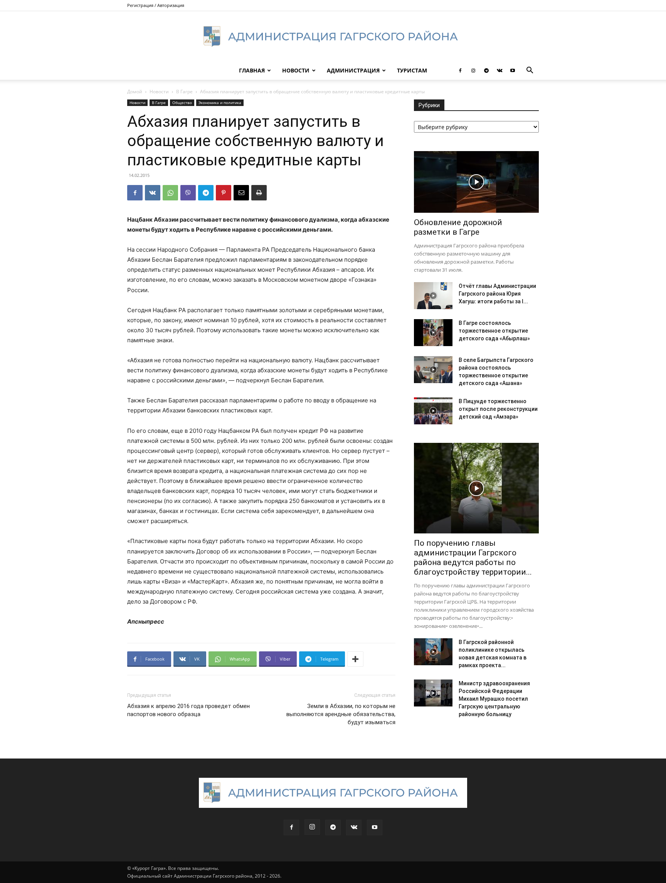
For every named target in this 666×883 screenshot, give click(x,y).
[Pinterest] (223, 192)
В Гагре (184, 91)
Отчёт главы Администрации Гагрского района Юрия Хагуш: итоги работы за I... (497, 293)
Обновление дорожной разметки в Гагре (458, 227)
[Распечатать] (259, 192)
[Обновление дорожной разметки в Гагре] (476, 182)
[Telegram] (486, 70)
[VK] (152, 192)
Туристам (412, 70)
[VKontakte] (499, 70)
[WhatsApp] (170, 192)
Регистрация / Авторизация (155, 5)
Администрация (353, 70)
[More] (355, 659)
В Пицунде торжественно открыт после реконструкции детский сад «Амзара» (498, 409)
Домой (134, 91)
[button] (529, 71)
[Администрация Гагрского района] (333, 37)
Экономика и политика (219, 102)
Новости (295, 70)
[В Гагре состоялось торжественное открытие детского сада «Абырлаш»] (433, 332)
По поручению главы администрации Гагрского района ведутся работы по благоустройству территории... (473, 557)
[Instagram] (473, 70)
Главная (252, 70)
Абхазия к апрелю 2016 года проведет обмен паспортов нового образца (188, 710)
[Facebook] (460, 70)
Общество (182, 102)
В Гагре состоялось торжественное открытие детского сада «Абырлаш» (494, 330)
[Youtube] (512, 70)
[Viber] (188, 192)
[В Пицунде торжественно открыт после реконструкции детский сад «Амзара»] (433, 410)
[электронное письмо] (241, 192)
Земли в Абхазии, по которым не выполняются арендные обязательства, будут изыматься (340, 714)
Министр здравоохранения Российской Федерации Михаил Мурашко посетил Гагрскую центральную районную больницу (494, 698)
